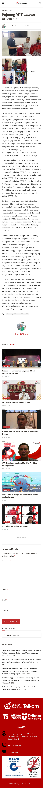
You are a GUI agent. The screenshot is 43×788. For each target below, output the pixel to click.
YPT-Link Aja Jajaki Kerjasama (15, 526)
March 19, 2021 (7, 500)
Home (4, 10)
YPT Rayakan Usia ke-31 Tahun (16, 402)
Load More (21, 537)
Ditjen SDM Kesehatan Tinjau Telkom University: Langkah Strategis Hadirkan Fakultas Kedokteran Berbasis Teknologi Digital (19, 671)
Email (4, 600)
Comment (6, 561)
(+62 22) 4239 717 (14, 745)
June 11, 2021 (7, 376)
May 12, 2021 (6, 437)
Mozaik (9, 10)
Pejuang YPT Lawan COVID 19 (17, 314)
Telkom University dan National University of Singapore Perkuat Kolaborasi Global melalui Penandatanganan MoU (21, 652)
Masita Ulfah (13, 26)
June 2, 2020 (26, 26)
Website (5, 610)
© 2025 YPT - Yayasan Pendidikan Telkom (21, 784)
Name (5, 590)
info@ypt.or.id (13, 752)
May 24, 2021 (6, 405)
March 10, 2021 (7, 529)
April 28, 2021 (7, 468)
